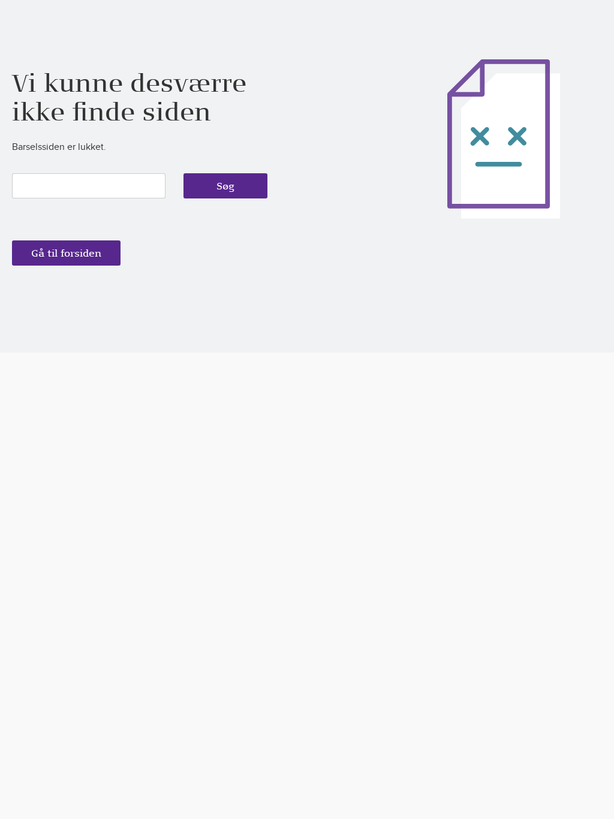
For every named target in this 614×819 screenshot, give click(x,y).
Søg (225, 186)
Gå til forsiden (66, 253)
